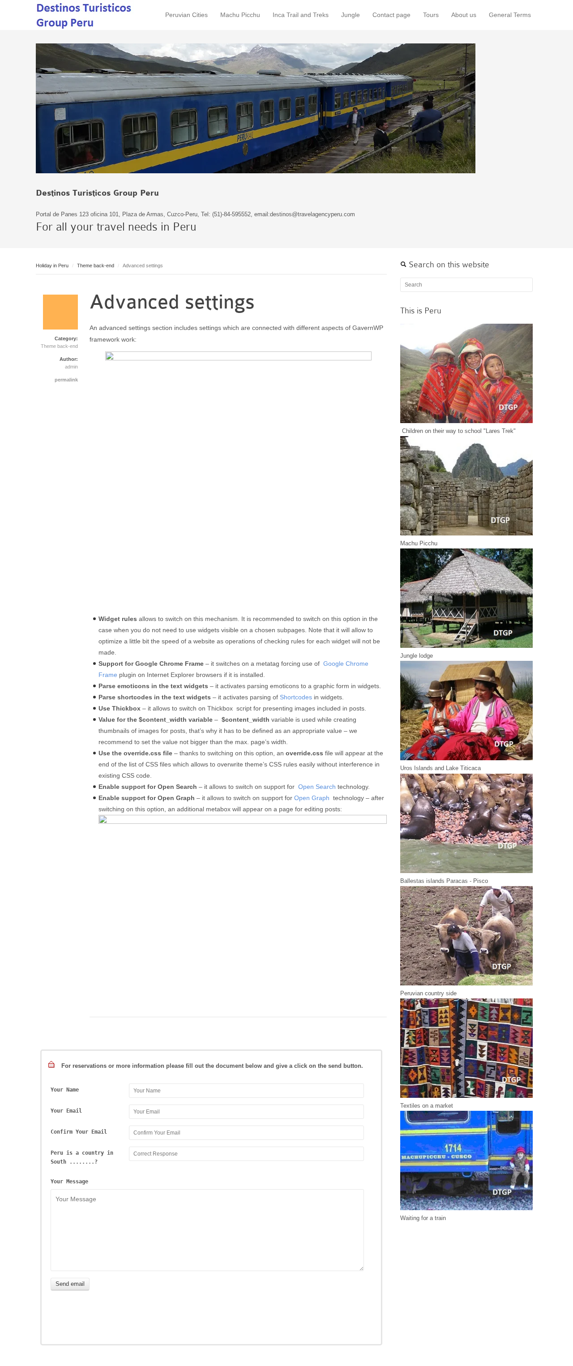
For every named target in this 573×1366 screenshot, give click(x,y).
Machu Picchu (240, 14)
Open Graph (312, 797)
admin (71, 366)
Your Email (66, 1111)
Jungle (350, 14)
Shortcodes (296, 697)
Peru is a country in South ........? (82, 1157)
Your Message (69, 1181)
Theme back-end (95, 265)
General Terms (510, 14)
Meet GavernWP (85, 15)
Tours (431, 14)
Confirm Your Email (79, 1132)
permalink (66, 379)
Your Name (65, 1090)
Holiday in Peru (52, 265)
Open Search (317, 786)
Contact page (391, 14)
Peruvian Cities (186, 14)
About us (463, 14)
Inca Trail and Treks (301, 14)
